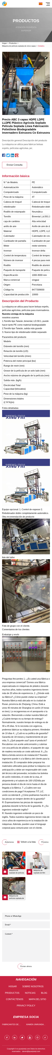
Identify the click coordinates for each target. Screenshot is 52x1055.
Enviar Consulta (14, 165)
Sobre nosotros (33, 986)
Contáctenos (14, 999)
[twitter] (22, 1037)
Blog (44, 993)
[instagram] (37, 1037)
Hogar (4, 43)
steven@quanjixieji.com (31, 1051)
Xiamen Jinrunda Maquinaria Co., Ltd (36, 1025)
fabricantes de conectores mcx (11, 1025)
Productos (13, 43)
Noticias (30, 993)
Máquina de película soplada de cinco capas (19, 46)
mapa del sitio (37, 999)
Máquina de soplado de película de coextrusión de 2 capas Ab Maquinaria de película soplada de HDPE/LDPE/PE (16, 872)
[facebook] (7, 1037)
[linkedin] (14, 1037)
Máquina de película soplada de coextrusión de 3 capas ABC (16, 897)
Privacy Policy (26, 1005)
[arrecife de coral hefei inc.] (4, 4)
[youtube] (29, 1037)
